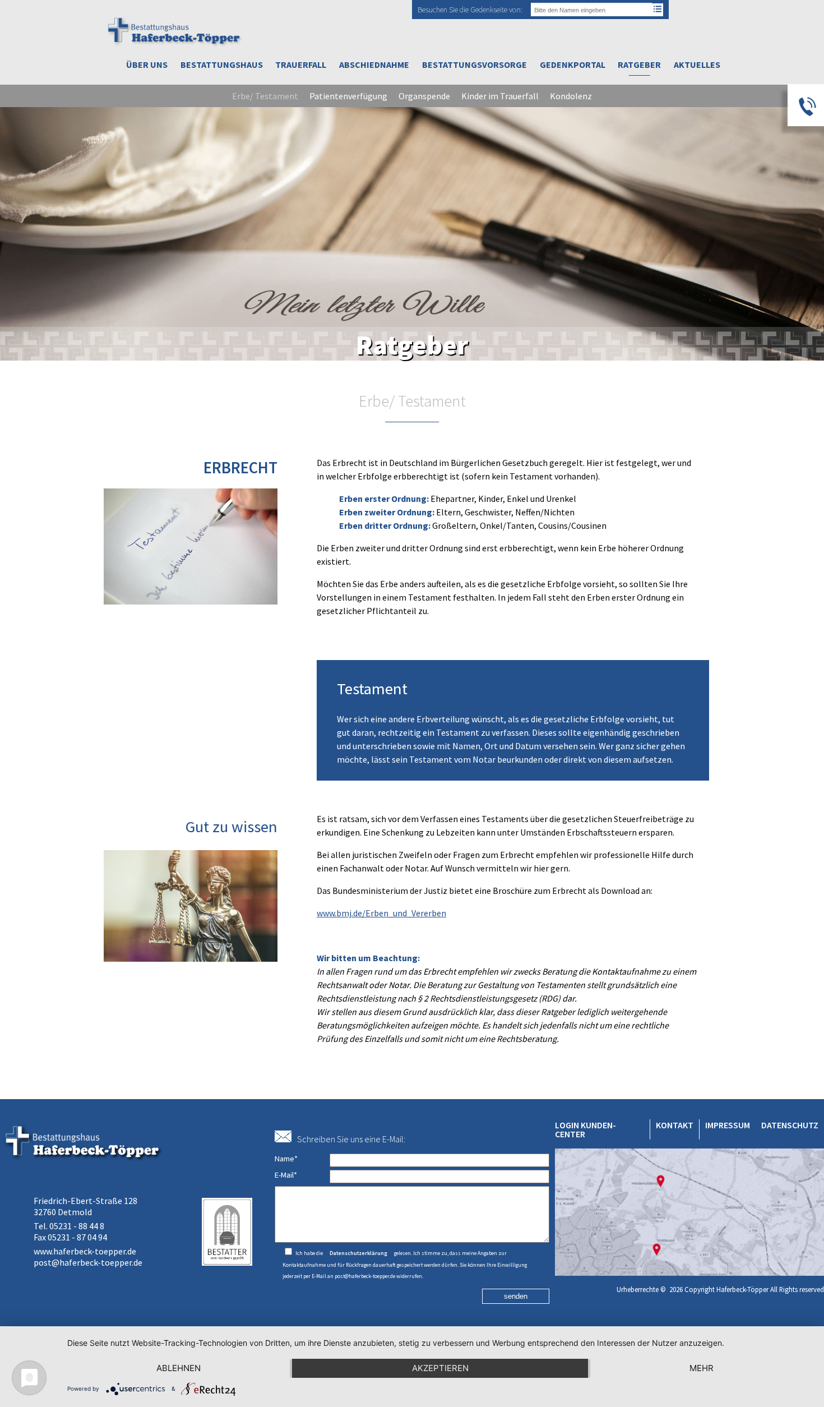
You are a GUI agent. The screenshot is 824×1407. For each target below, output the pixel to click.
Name (286, 1159)
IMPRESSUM (727, 1125)
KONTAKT (674, 1125)
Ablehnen (178, 1368)
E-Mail (286, 1175)
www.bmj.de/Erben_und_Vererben (381, 913)
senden (515, 1296)
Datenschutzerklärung (358, 1253)
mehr (701, 1368)
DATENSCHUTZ (789, 1125)
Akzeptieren (440, 1368)
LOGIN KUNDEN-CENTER (585, 1129)
